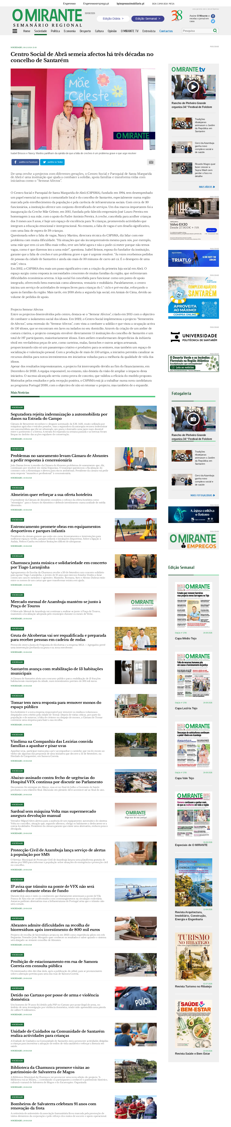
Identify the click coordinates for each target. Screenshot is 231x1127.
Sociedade (16, 47)
